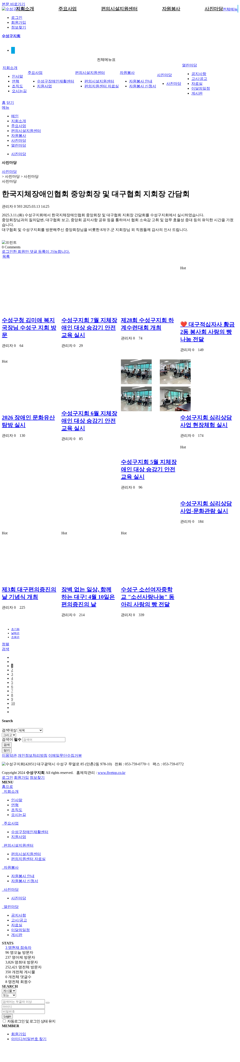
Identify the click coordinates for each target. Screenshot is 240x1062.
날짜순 (15, 633)
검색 (7, 744)
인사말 (17, 76)
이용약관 (9, 755)
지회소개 (25, 8)
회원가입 (18, 22)
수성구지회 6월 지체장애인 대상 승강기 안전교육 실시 (89, 420)
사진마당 (214, 8)
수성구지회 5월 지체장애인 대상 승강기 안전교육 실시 (149, 469)
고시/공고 (199, 79)
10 (13, 703)
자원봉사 (171, 8)
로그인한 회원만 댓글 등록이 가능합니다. (36, 251)
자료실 (197, 83)
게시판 (197, 93)
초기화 (15, 629)
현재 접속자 (18, 948)
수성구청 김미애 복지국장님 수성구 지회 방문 (29, 327)
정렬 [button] (5, 644)
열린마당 (189, 65)
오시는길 (19, 91)
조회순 (15, 637)
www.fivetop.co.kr (111, 773)
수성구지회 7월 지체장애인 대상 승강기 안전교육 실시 (89, 327)
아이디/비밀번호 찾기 (29, 1039)
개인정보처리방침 (32, 755)
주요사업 (67, 8)
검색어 (11, 739)
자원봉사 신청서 (142, 86)
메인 (15, 116)
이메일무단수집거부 (65, 755)
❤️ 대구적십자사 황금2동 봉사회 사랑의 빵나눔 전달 (207, 331)
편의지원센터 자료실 (101, 86)
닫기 (10, 103)
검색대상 (9, 730)
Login (7, 1016)
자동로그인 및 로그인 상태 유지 (31, 1021)
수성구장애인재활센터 (55, 81)
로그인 (16, 18)
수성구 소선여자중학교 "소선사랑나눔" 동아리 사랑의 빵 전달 (147, 596)
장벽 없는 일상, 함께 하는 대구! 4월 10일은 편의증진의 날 (88, 596)
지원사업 (44, 86)
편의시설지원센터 (119, 8)
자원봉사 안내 (140, 81)
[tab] (119, 791)
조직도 (17, 86)
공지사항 (198, 74)
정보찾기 (18, 27)
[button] (6, 256)
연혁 (15, 81)
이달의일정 (200, 88)
